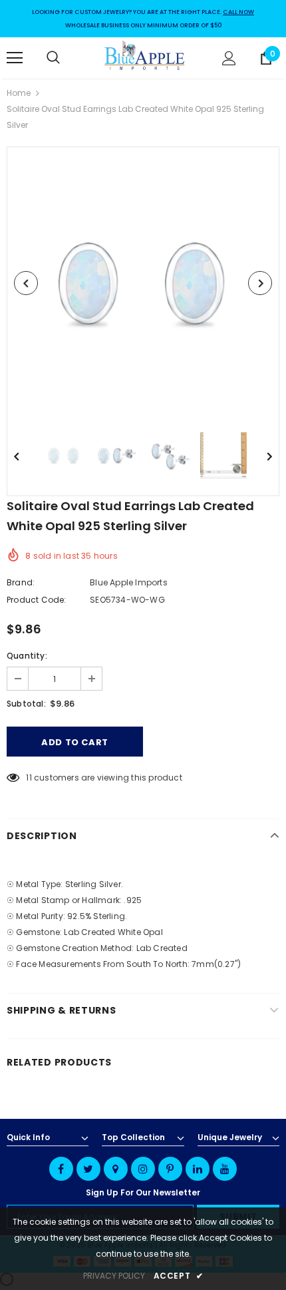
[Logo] (145, 57)
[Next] (260, 283)
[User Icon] (229, 58)
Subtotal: (26, 703)
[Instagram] (143, 1169)
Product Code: (37, 599)
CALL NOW (238, 12)
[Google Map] (116, 1169)
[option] (143, 283)
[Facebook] (61, 1169)
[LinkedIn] (198, 1169)
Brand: (21, 582)
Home (19, 93)
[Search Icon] (66, 58)
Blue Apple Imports (129, 582)
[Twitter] (88, 1169)
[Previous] (26, 283)
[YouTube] (225, 1169)
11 (28, 777)
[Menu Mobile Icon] (15, 58)
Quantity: (27, 655)
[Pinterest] (170, 1169)
